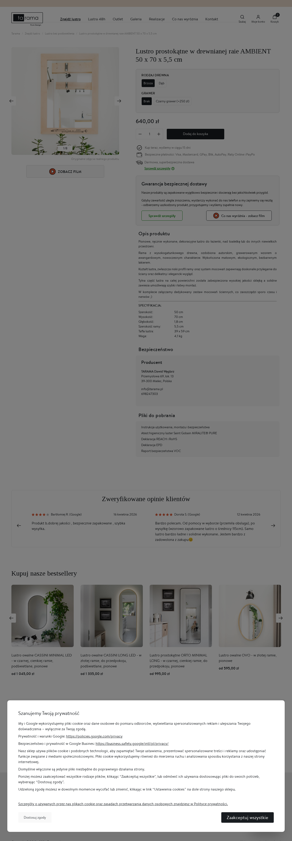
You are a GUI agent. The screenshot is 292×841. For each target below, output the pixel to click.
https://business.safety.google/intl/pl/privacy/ (132, 743)
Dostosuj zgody (35, 817)
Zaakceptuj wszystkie (247, 817)
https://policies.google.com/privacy (94, 736)
